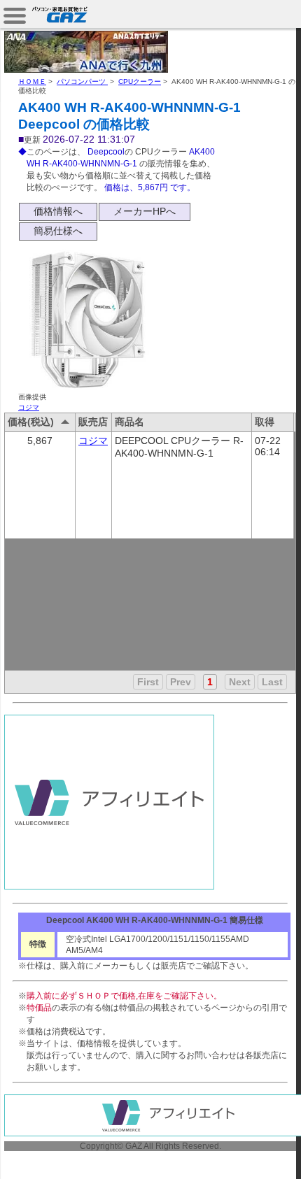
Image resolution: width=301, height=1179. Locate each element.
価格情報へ (58, 211)
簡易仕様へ (58, 230)
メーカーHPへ (144, 211)
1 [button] (210, 681)
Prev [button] (180, 681)
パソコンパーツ (82, 81)
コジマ (28, 407)
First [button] (148, 681)
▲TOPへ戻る (251, 1152)
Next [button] (240, 681)
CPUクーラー (139, 81)
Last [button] (272, 681)
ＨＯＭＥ (32, 81)
